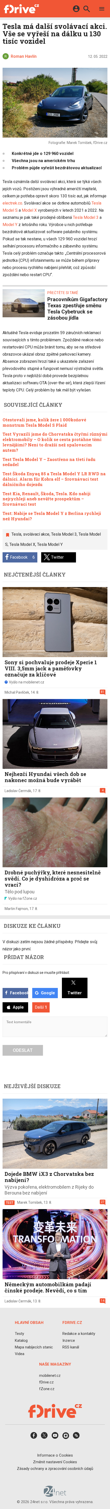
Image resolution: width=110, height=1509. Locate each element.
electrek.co (12, 203)
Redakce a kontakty (78, 1333)
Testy (19, 1333)
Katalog (21, 1340)
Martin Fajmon (16, 909)
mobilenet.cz (50, 1375)
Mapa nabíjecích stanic (34, 1347)
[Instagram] (65, 1437)
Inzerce (68, 1340)
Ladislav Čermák (18, 791)
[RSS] (76, 1437)
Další (41, 1007)
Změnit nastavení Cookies (55, 1462)
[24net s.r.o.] (55, 1495)
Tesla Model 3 (85, 217)
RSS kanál (70, 1347)
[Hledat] (86, 9)
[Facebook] (33, 1437)
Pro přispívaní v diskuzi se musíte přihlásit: (36, 973)
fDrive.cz (46, 1382)
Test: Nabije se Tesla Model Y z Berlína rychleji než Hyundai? (52, 516)
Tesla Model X (22, 544)
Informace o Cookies (55, 1455)
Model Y (10, 224)
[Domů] (21, 8)
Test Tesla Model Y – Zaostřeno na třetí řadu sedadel (49, 462)
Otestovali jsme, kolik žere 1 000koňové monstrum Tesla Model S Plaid (44, 422)
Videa (19, 1354)
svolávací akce (36, 534)
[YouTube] (55, 1437)
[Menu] (101, 9)
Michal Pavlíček (17, 692)
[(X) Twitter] (44, 1437)
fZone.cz (46, 1389)
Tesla (16, 534)
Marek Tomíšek (29, 1202)
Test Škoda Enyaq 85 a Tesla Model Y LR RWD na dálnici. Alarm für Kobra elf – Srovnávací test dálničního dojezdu (54, 479)
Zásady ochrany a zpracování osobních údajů (55, 1468)
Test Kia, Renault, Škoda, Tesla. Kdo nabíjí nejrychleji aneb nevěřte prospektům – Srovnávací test (47, 499)
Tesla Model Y (50, 544)
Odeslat (23, 1050)
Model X (29, 210)
